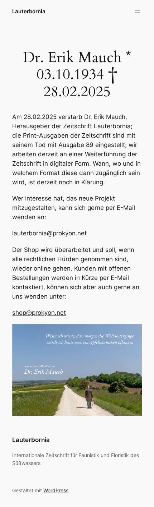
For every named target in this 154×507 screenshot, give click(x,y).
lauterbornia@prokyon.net (49, 233)
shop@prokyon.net (39, 312)
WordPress (55, 490)
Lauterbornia (28, 11)
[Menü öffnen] (137, 11)
